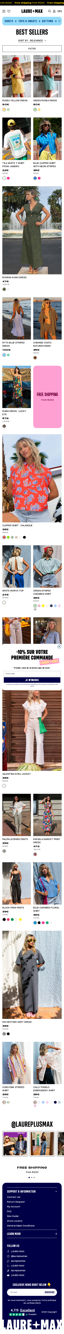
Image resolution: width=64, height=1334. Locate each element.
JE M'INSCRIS (32, 680)
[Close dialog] (59, 646)
